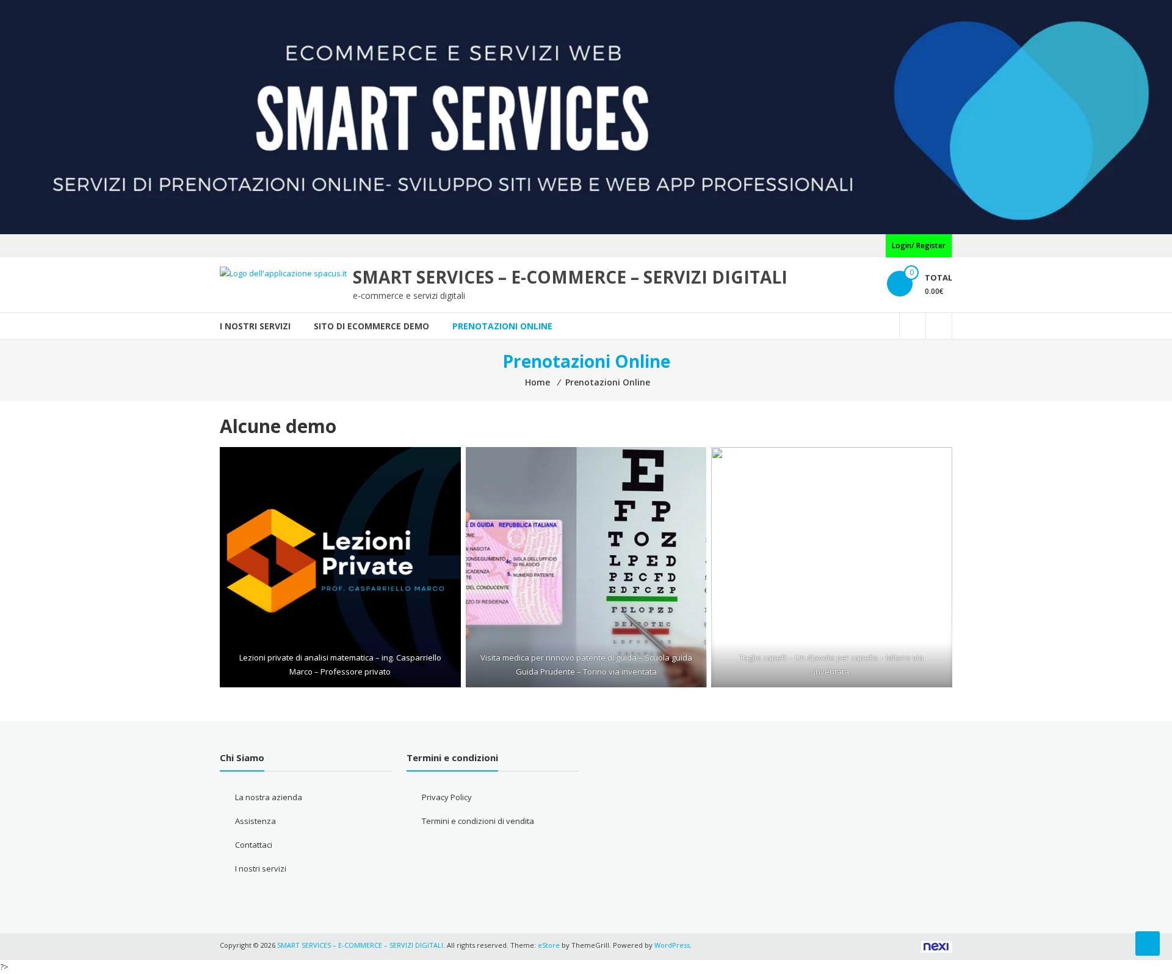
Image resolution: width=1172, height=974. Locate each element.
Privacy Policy (447, 797)
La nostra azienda (268, 797)
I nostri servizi (255, 326)
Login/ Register (919, 245)
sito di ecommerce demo (371, 326)
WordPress (672, 945)
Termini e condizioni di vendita (478, 820)
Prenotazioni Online (502, 326)
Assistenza (255, 820)
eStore (549, 945)
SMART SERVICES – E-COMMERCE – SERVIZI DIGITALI (570, 276)
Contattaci (253, 844)
